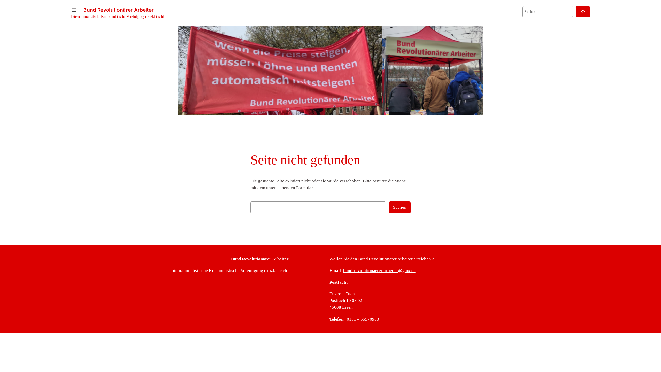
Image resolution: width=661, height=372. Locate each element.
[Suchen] (583, 11)
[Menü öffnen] (74, 10)
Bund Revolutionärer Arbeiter (118, 10)
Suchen (399, 207)
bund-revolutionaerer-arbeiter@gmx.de (379, 270)
